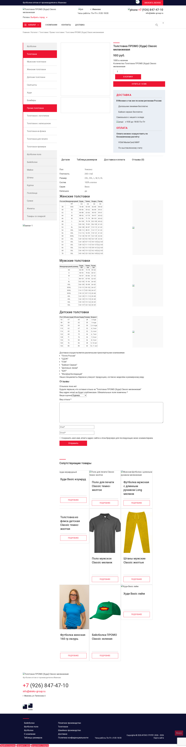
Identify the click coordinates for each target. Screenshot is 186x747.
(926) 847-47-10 (150, 9)
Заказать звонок (152, 3)
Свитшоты (32, 85)
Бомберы (31, 100)
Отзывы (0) (138, 159)
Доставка (80, 25)
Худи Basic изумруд (73, 479)
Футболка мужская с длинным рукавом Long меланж (136, 487)
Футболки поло (34, 154)
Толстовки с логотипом (38, 116)
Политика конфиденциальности (73, 737)
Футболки (31, 46)
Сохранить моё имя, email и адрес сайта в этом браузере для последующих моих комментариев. (107, 438)
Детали (65, 159)
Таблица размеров (87, 159)
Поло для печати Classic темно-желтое (103, 486)
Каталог (32, 25)
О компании (51, 25)
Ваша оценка (65, 395)
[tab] (65, 159)
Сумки (30, 201)
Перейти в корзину (8, 745)
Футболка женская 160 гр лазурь (72, 636)
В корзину (128, 77)
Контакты (66, 25)
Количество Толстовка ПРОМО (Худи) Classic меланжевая (134, 65)
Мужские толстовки (36, 61)
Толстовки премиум (36, 146)
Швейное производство (69, 730)
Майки (30, 170)
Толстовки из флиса (36, 131)
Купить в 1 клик (139, 84)
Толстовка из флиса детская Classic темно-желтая (70, 522)
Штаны (30, 177)
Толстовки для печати (37, 139)
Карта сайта (159, 738)
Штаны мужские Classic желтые (134, 560)
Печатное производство (69, 723)
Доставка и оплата (114, 159)
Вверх (179, 733)
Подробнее (73, 500)
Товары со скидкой (36, 216)
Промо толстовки (57, 32)
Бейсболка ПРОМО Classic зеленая (104, 636)
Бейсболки (32, 162)
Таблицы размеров (33, 737)
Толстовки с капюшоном (39, 123)
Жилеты (31, 208)
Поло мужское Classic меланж (102, 560)
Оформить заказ (23, 745)
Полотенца (32, 193)
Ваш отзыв (65, 399)
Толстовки (43, 32)
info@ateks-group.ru (154, 13)
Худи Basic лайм (134, 593)
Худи (29, 92)
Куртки (30, 185)
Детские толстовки (36, 77)
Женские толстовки (36, 69)
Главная (26, 32)
